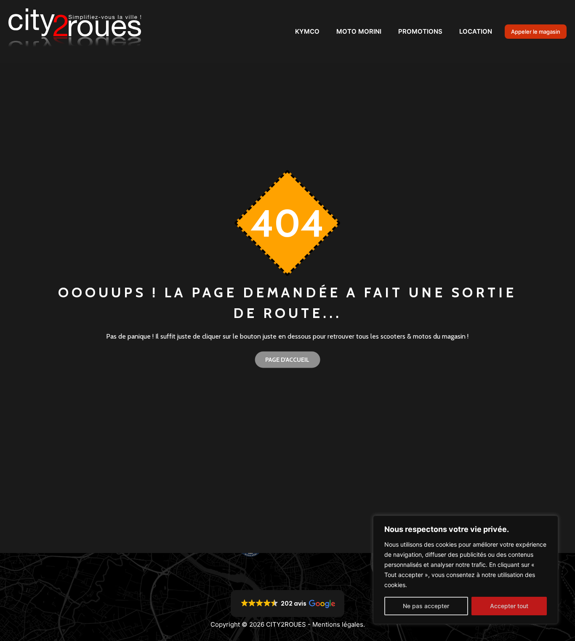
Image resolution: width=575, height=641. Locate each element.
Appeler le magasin (535, 31)
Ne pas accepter (426, 605)
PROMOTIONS (420, 31)
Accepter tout (509, 605)
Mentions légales (337, 624)
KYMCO (307, 31)
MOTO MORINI (358, 31)
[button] (288, 603)
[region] (465, 569)
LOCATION (475, 31)
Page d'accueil (287, 359)
